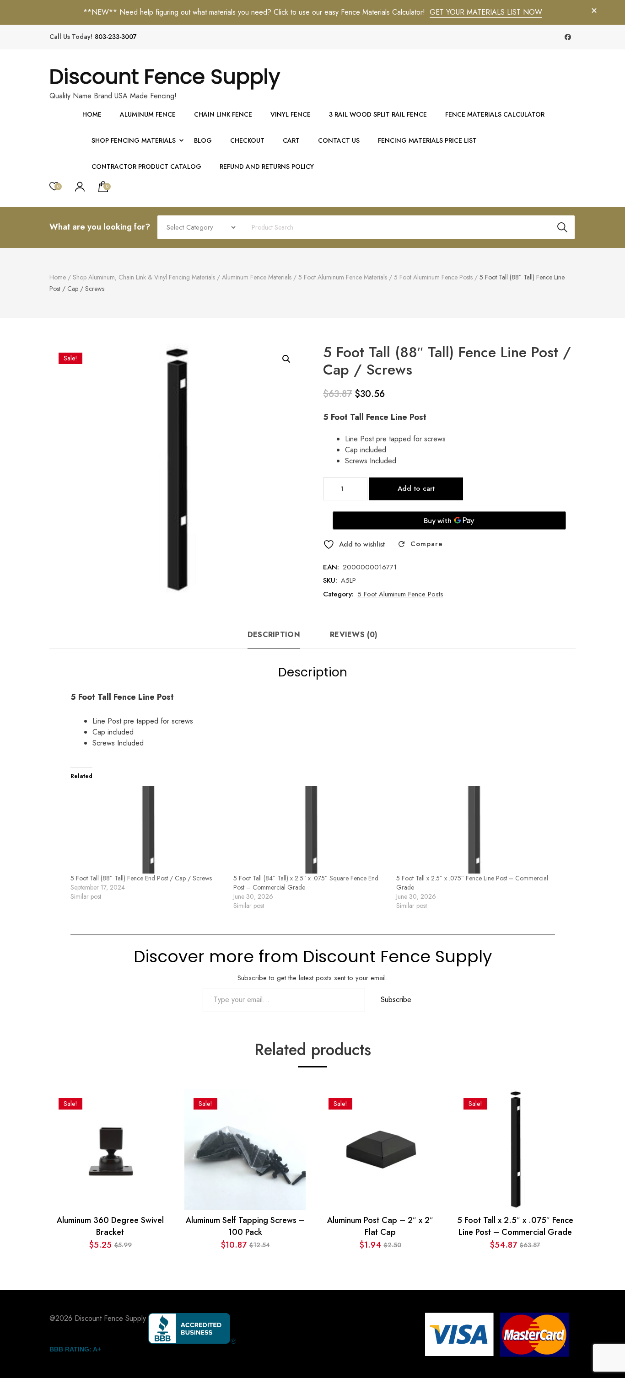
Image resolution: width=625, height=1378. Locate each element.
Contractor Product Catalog (146, 166)
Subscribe (396, 999)
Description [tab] (274, 634)
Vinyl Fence (290, 114)
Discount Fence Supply (164, 76)
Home (92, 114)
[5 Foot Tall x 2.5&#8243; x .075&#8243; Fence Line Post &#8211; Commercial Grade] (473, 830)
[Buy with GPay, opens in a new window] (449, 520)
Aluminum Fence (148, 114)
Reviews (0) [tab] (353, 634)
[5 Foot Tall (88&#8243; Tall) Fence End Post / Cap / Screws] (147, 830)
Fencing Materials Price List (427, 140)
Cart (291, 140)
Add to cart (416, 488)
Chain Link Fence (223, 114)
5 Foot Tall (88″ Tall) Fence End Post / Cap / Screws (141, 878)
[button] (286, 359)
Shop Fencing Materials (134, 140)
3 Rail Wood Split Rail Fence (378, 114)
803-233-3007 (116, 36)
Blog (203, 140)
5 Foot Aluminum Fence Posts (400, 594)
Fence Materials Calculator (494, 114)
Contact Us (339, 140)
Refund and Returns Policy (267, 166)
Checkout (247, 140)
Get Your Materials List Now (486, 12)
